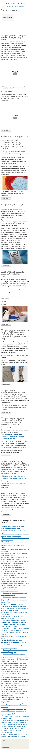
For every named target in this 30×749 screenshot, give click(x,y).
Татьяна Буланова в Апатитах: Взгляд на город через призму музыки (14, 610)
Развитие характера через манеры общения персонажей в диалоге (12, 617)
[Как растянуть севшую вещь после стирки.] (15, 314)
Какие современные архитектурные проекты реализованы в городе (12, 527)
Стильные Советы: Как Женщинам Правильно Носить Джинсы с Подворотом (14, 606)
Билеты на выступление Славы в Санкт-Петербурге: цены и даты (14, 574)
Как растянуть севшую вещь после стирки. (12, 272)
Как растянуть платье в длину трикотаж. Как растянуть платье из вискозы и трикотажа (12, 421)
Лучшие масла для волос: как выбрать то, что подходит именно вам (15, 686)
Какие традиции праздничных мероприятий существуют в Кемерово (12, 566)
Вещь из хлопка (8, 17)
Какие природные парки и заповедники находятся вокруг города (14, 594)
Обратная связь (5, 747)
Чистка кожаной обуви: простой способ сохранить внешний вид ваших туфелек (14, 735)
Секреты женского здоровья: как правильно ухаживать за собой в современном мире (12, 730)
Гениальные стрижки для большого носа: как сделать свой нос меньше (14, 682)
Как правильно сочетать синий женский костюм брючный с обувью (14, 647)
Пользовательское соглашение (13, 742)
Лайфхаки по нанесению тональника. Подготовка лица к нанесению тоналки (13, 668)
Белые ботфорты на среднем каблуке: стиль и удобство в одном (14, 625)
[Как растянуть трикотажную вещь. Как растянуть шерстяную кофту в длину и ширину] (15, 407)
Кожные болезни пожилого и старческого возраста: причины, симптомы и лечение (14, 722)
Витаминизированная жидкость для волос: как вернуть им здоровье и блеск (15, 535)
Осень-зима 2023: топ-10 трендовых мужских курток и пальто (13, 655)
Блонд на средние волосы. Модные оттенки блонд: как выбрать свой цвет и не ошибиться (14, 705)
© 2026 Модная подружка (7, 740)
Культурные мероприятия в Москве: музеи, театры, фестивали (13, 570)
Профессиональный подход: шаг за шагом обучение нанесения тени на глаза (14, 690)
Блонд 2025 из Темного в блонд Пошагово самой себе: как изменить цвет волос (15, 629)
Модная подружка (15, 3)
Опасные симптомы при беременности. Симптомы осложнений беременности (14, 725)
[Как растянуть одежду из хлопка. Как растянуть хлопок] (15, 88)
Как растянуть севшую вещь (12, 205)
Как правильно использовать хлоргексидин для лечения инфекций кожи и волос (14, 673)
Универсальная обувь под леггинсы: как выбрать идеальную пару (14, 554)
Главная (8, 6)
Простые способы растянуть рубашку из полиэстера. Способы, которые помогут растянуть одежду (15, 144)
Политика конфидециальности (8, 744)
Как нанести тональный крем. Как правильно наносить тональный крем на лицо (15, 678)
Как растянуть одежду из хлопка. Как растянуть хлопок (13, 37)
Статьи (21, 6)
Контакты (4, 742)
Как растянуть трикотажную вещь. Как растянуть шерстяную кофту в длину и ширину (13, 393)
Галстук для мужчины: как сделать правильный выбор (12, 694)
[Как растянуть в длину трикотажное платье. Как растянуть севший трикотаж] (15, 477)
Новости (15, 6)
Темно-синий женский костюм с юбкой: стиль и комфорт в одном (14, 651)
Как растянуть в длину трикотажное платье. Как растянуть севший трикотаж (15, 462)
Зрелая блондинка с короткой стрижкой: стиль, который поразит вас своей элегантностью (14, 699)
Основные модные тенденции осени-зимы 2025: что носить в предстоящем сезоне (15, 582)
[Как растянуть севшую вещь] (15, 257)
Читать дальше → (6, 130)
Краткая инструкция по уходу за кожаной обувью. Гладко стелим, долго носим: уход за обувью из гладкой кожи (14, 660)
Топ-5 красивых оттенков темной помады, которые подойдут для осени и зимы (15, 562)
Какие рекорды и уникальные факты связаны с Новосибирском (13, 586)
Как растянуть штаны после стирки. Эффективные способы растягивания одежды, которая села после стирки (15, 334)
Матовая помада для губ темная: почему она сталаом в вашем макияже (14, 558)
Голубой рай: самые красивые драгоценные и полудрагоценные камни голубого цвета (13, 642)
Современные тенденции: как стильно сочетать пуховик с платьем (14, 590)
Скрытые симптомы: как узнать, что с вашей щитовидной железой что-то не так (14, 665)
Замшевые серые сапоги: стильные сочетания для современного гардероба (13, 621)
